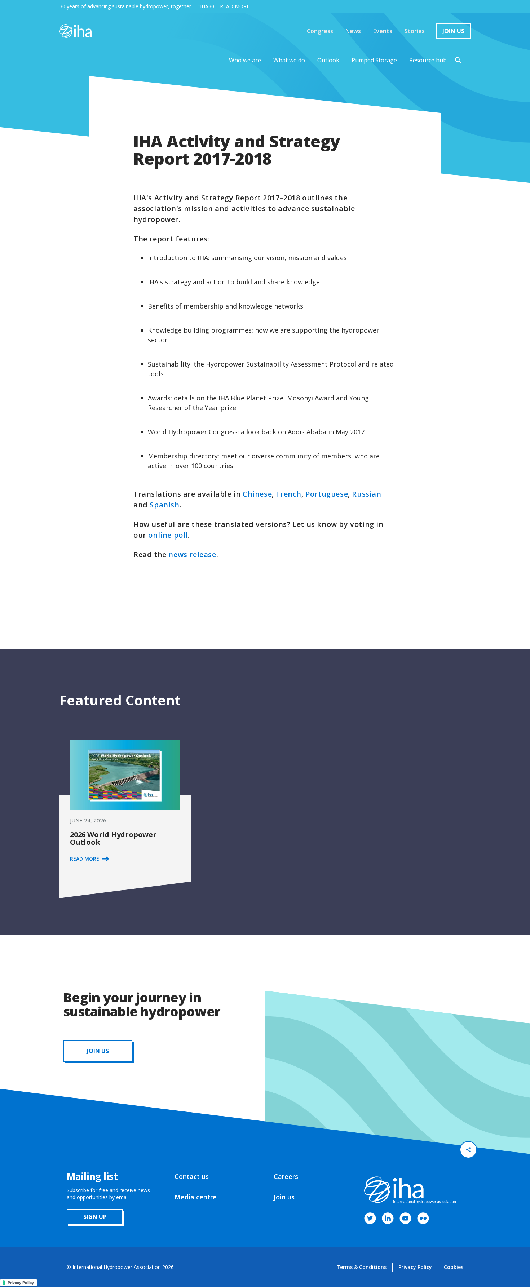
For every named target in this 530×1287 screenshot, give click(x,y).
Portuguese (326, 494)
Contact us (192, 1176)
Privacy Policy (415, 1267)
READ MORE (234, 6)
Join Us (453, 31)
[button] (245, 60)
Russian (366, 494)
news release (192, 554)
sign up (95, 1217)
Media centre (196, 1197)
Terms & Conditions (361, 1267)
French (288, 494)
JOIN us (98, 1051)
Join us (284, 1197)
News (353, 31)
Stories (415, 31)
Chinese (257, 494)
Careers (286, 1176)
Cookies (453, 1267)
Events (382, 31)
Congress (320, 31)
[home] (75, 31)
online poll (168, 535)
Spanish (164, 505)
